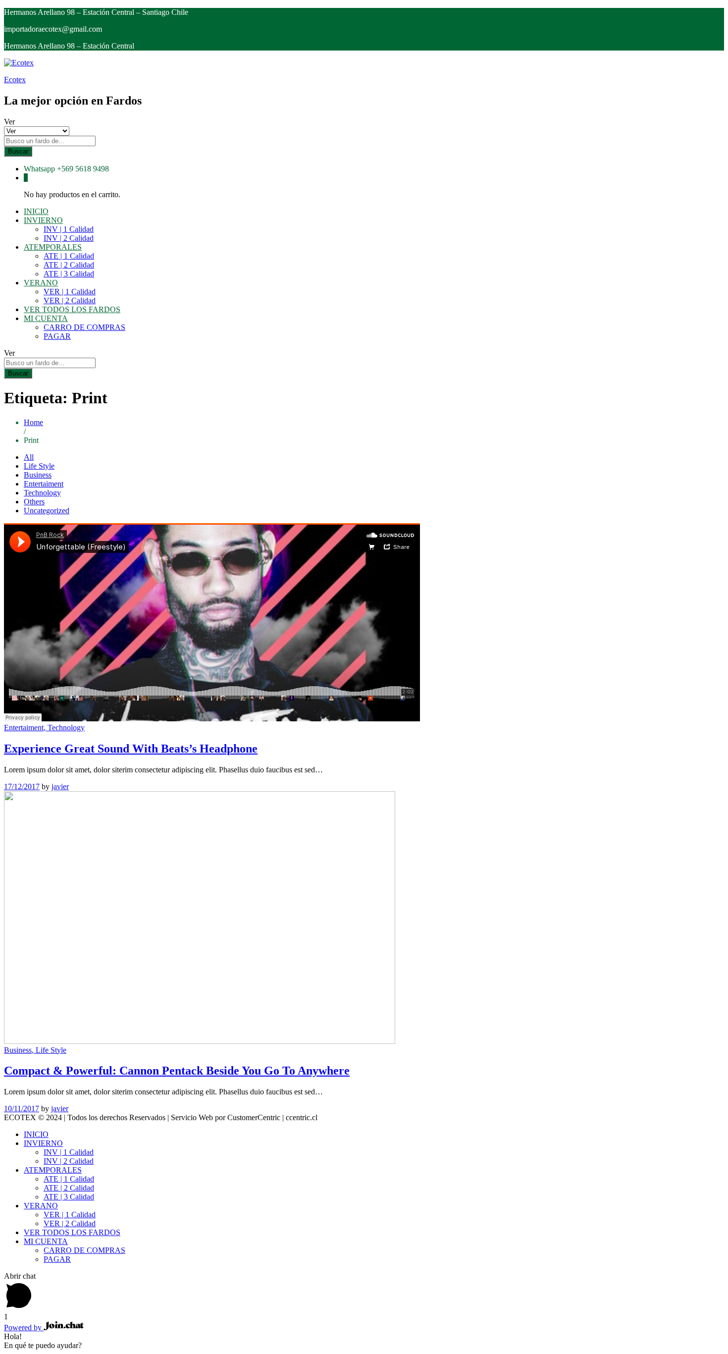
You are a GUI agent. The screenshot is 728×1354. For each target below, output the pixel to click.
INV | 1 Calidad (69, 229)
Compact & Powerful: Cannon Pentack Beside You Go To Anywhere (177, 1070)
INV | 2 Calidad (69, 238)
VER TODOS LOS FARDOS (72, 309)
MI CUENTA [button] (46, 318)
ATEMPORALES (53, 1170)
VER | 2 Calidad (70, 300)
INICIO (36, 211)
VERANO (41, 1205)
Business (38, 475)
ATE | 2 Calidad (69, 265)
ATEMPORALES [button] (53, 247)
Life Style (39, 466)
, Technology (64, 727)
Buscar (18, 151)
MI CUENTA (46, 1241)
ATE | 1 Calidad (69, 256)
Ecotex (15, 79)
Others (34, 501)
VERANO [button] (41, 282)
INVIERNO (43, 1143)
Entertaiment (43, 484)
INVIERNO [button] (43, 220)
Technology (42, 492)
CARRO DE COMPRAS (84, 327)
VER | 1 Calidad (70, 291)
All (29, 457)
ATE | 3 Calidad (69, 274)
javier (60, 786)
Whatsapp (39, 168)
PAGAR (57, 336)
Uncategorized (46, 510)
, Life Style (49, 1050)
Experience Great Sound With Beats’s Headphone (131, 748)
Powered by (24, 1327)
